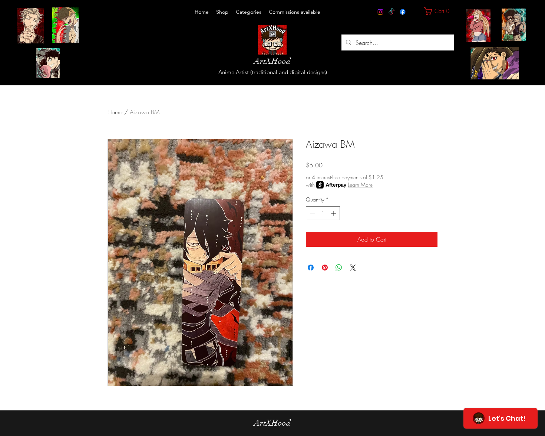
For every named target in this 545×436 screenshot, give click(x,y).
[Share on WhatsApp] (338, 267)
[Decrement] (311, 213)
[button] (248, 11)
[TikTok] (391, 12)
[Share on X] (353, 267)
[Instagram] (380, 12)
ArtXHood (272, 61)
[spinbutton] (323, 213)
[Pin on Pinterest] (324, 267)
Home (115, 112)
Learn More (360, 184)
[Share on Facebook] (310, 267)
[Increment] (334, 213)
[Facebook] (402, 12)
